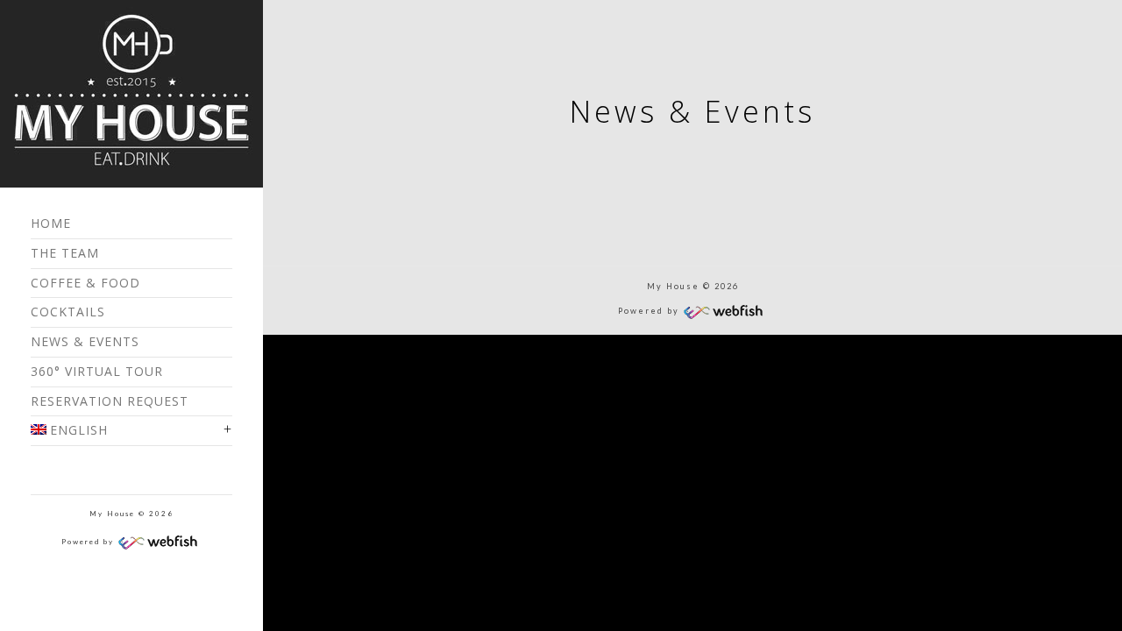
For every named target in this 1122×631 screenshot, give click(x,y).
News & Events (85, 341)
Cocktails (68, 311)
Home (51, 223)
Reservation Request (109, 401)
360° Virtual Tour (97, 371)
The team (65, 253)
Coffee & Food (85, 282)
